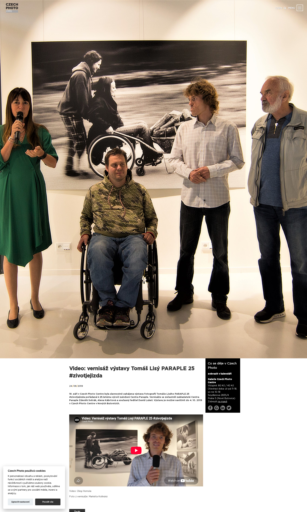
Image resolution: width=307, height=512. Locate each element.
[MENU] (300, 8)
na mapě (222, 402)
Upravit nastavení (20, 501)
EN (280, 8)
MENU (291, 8)
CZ (276, 8)
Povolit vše (47, 501)
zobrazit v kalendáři (220, 374)
